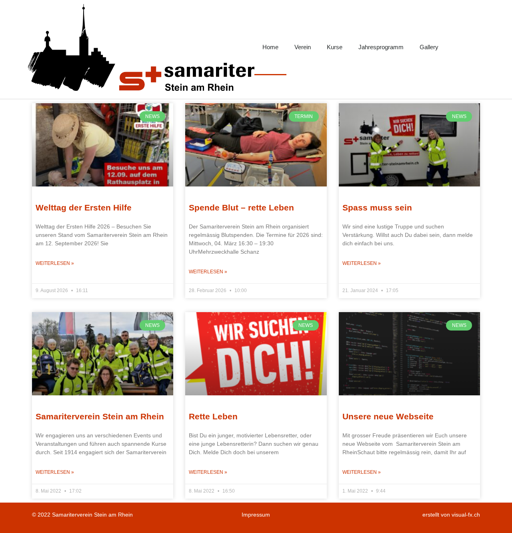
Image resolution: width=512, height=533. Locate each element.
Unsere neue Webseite (388, 416)
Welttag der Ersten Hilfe (84, 207)
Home (270, 47)
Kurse (334, 47)
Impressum (256, 514)
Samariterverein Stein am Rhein (100, 416)
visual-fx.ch (466, 514)
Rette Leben (213, 416)
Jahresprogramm (381, 47)
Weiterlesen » (55, 263)
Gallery (429, 47)
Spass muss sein (377, 207)
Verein (302, 47)
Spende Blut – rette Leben (241, 207)
